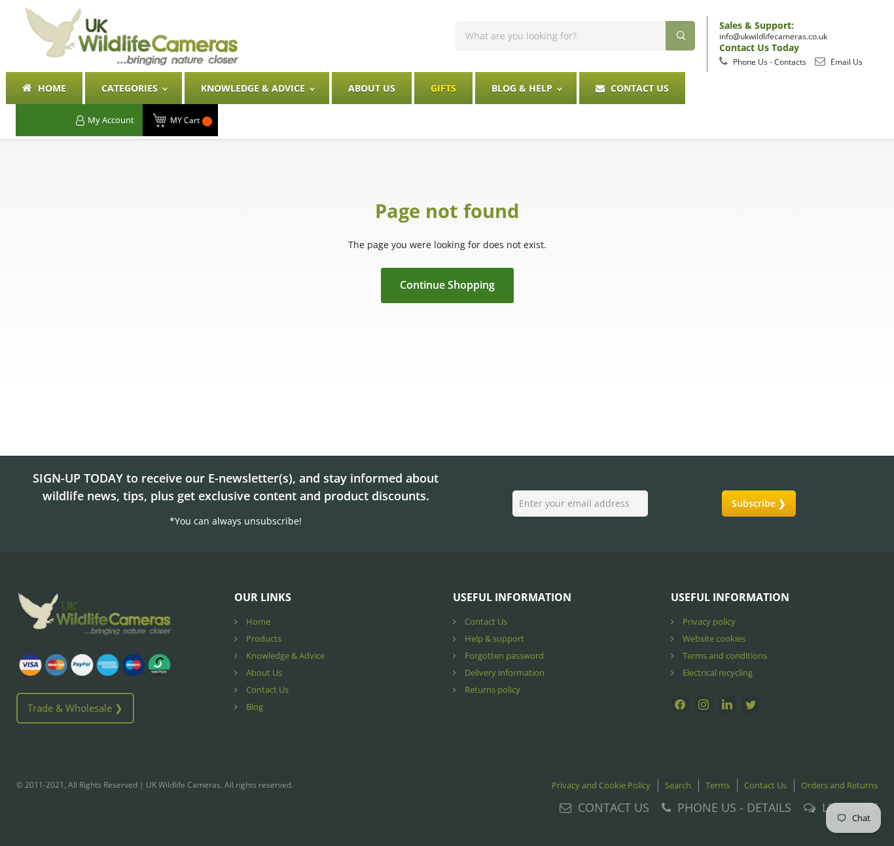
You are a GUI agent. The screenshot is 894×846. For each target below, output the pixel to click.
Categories (130, 88)
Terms (718, 785)
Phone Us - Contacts (768, 61)
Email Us (846, 61)
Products (262, 638)
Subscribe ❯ (759, 503)
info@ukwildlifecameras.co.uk (773, 36)
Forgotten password (503, 655)
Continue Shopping (447, 285)
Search (678, 785)
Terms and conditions (724, 655)
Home (50, 88)
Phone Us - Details (734, 807)
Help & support (493, 638)
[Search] (680, 35)
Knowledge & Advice (254, 88)
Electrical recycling (717, 672)
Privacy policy (708, 621)
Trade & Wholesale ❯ (75, 707)
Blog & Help (523, 88)
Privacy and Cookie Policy (601, 785)
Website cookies (713, 638)
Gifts (443, 88)
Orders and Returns (839, 785)
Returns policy (491, 689)
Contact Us (638, 88)
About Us (371, 88)
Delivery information (504, 672)
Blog (253, 706)
